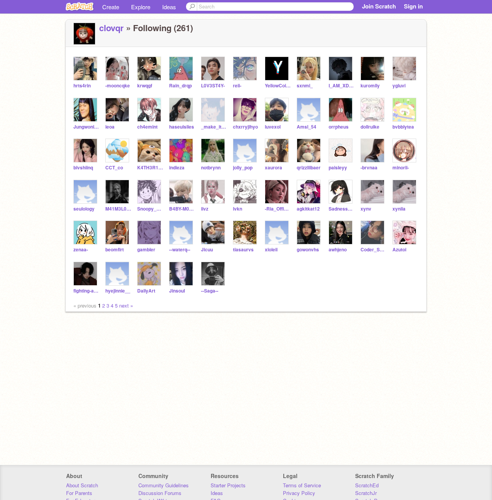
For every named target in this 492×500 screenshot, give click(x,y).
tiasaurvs (243, 249)
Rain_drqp (180, 85)
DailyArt (146, 291)
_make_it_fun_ (214, 127)
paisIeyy (338, 167)
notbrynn (211, 167)
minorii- (400, 167)
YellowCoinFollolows (278, 85)
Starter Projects (228, 485)
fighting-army (86, 291)
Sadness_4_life (341, 209)
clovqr (111, 28)
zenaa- (80, 249)
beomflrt (114, 249)
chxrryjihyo (245, 127)
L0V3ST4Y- (213, 85)
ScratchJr (366, 493)
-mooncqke (117, 85)
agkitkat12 (308, 209)
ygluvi (399, 85)
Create (110, 7)
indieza (176, 167)
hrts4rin (82, 85)
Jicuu (207, 249)
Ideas (169, 7)
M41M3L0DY (118, 209)
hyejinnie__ (117, 291)
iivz (204, 209)
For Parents (79, 493)
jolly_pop (243, 167)
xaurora (273, 167)
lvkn (237, 209)
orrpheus (339, 127)
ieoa (110, 127)
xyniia (399, 209)
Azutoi (399, 249)
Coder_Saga (373, 249)
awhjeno (338, 249)
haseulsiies (181, 127)
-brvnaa (369, 167)
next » (126, 305)
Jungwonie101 (86, 127)
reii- (237, 85)
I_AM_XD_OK (341, 85)
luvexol (273, 127)
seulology (84, 209)
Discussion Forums (159, 493)
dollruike (370, 127)
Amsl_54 (306, 127)
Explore (140, 7)
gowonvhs (308, 249)
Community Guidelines (163, 485)
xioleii (271, 249)
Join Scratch (379, 6)
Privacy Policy (299, 493)
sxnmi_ (305, 85)
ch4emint (147, 127)
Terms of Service (302, 485)
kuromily (370, 85)
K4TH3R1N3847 (150, 167)
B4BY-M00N (182, 209)
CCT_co (114, 167)
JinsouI (177, 291)
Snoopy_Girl (150, 209)
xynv (366, 209)
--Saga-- (209, 291)
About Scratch (82, 485)
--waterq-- (179, 249)
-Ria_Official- (278, 209)
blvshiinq (83, 167)
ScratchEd (367, 485)
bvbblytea (403, 127)
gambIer (146, 249)
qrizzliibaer (309, 167)
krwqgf (144, 85)
